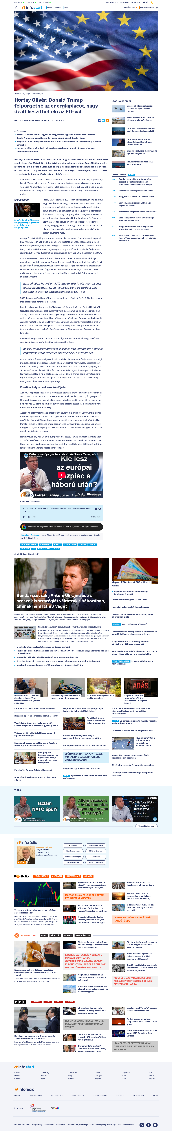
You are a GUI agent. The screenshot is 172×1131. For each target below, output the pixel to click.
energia (82, 544)
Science (69, 1002)
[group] (34, 517)
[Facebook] (148, 1125)
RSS (119, 1125)
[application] (61, 517)
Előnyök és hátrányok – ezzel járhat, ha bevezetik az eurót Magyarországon (83, 757)
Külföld (17, 1076)
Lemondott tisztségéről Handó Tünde (129, 600)
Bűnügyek (98, 1076)
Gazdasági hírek (138, 1095)
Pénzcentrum (41, 876)
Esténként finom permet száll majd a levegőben (100, 697)
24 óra (49, 7)
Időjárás (152, 1079)
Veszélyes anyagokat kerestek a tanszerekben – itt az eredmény (65, 697)
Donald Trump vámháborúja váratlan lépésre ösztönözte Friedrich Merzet (51, 138)
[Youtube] (155, 1125)
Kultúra (44, 1076)
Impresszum (60, 1125)
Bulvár (97, 1073)
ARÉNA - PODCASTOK (147, 7)
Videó (124, 1079)
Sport (48, 1002)
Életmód (71, 1079)
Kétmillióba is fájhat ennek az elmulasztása (34, 709)
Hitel (43, 935)
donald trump (70, 544)
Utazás (67, 935)
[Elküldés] (107, 120)
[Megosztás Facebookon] (99, 120)
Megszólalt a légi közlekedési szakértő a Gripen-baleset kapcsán (47, 658)
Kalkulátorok (83, 935)
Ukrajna (58, 7)
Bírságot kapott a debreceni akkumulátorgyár (36, 716)
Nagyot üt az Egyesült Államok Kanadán (130, 607)
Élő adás (74, 845)
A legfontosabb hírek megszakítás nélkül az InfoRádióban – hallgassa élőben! (135, 699)
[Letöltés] (96, 509)
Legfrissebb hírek (36, 1095)
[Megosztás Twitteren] (103, 120)
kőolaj (92, 544)
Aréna (155, 1095)
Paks (66, 7)
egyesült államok (29, 544)
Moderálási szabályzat (96, 1125)
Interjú (70, 1076)
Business (36, 1002)
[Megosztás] (99, 509)
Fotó (150, 1073)
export (57, 544)
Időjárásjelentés (78, 1095)
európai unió (45, 544)
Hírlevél (151, 1076)
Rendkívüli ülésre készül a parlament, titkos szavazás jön (96, 720)
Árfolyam (57, 876)
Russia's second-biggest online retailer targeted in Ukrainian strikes (84, 1024)
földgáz (25, 549)
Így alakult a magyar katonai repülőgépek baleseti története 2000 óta (50, 665)
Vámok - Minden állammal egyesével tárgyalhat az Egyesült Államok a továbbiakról (56, 135)
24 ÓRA (131, 175)
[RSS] (141, 1125)
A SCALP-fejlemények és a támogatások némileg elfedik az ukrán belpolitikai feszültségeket (131, 711)
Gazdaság (35, 535)
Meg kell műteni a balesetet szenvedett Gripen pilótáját (43, 647)
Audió (124, 1076)
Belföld (17, 1073)
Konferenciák (73, 876)
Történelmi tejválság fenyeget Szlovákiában (133, 765)
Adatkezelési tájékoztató (76, 1125)
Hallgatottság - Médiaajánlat (43, 1125)
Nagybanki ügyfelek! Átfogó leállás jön (81, 769)
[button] (24, 517)
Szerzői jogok (111, 1125)
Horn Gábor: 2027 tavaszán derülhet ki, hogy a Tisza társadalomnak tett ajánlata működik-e (27, 699)
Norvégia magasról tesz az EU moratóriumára (84, 746)
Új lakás (88, 876)
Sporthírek (120, 1095)
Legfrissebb (126, 1073)
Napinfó (98, 1079)
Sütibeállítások (128, 1125)
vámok (56, 549)
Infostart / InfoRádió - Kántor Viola (31, 120)
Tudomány (45, 1073)
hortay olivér (44, 549)
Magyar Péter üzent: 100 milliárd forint (131, 584)
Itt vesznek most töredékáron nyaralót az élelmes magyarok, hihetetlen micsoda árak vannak (35, 972)
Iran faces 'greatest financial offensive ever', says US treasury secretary (134, 1046)
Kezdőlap (25, 535)
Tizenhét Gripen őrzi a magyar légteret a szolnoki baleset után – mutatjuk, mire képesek (58, 661)
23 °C (155, 2)
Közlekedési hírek (57, 1095)
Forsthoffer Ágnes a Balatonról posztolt (33, 770)
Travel (58, 1002)
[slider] (64, 517)
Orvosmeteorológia (100, 1095)
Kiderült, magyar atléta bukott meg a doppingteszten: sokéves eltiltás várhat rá (133, 981)
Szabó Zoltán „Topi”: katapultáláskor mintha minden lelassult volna (69, 627)
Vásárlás (55, 935)
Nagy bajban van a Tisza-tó (134, 624)
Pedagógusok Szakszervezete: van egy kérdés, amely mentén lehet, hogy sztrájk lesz (48, 758)
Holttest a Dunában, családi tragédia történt (132, 731)
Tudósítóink (72, 1073)
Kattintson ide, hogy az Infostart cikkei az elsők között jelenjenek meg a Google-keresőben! (63, 527)
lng (33, 549)
